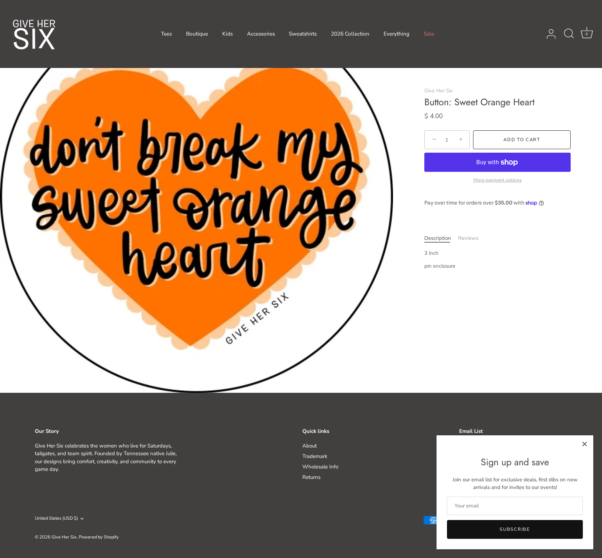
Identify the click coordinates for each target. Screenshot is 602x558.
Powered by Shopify (99, 537)
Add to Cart (521, 140)
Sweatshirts (303, 33)
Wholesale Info (320, 466)
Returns (311, 477)
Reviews (468, 238)
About (309, 445)
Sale (429, 33)
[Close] (584, 444)
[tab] (441, 238)
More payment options (497, 180)
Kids (227, 33)
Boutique (197, 33)
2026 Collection (350, 33)
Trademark (314, 456)
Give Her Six (438, 90)
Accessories (261, 33)
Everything (396, 33)
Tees (166, 33)
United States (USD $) (56, 518)
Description (437, 238)
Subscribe (515, 529)
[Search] (569, 34)
